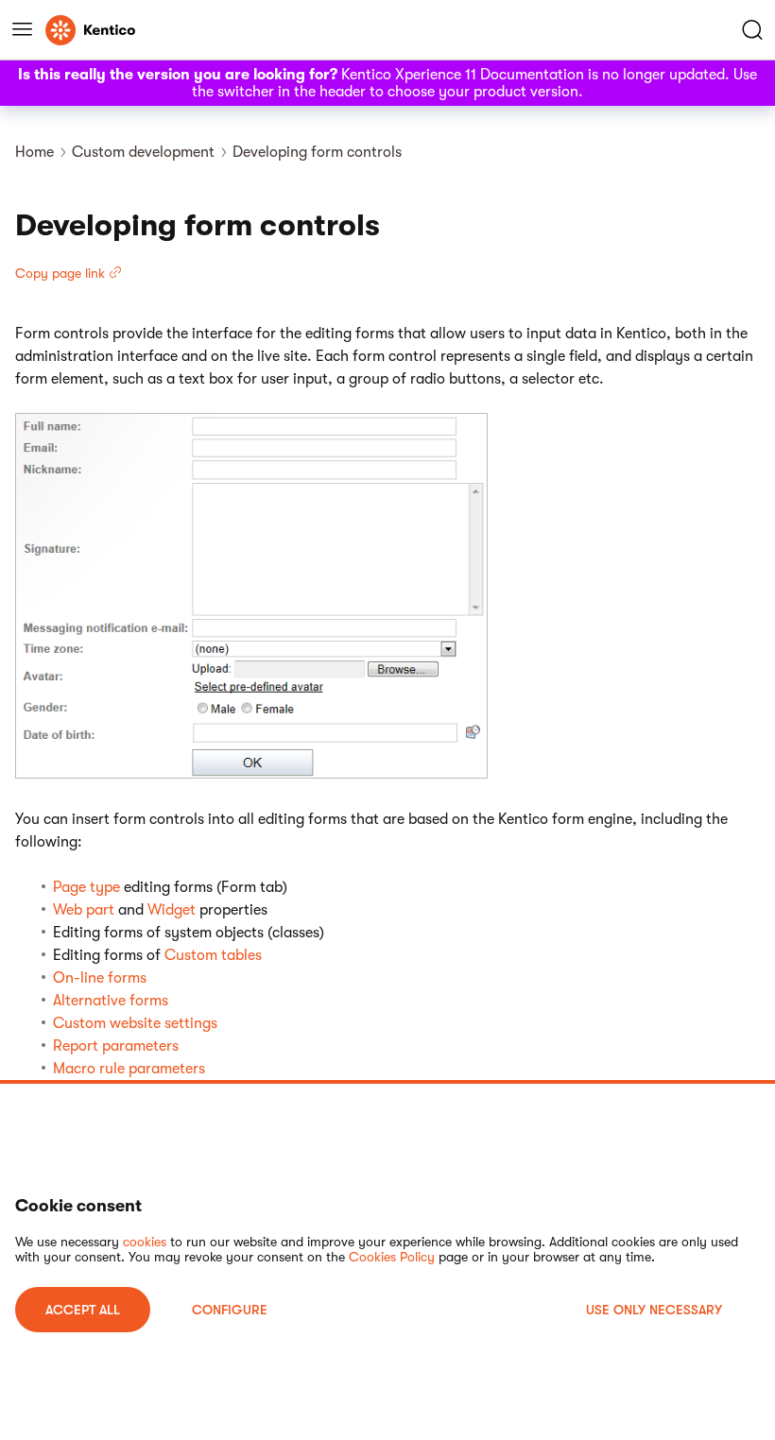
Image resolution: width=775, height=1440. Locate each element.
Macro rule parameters (129, 1068)
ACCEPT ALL (82, 1309)
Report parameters (116, 1045)
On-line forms (99, 977)
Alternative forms (110, 1000)
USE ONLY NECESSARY (654, 1309)
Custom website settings (135, 1023)
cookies (144, 1241)
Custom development (143, 152)
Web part (83, 909)
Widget (171, 909)
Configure (229, 1309)
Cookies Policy (392, 1256)
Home (34, 152)
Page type (86, 887)
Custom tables (213, 955)
